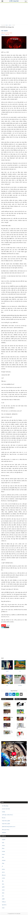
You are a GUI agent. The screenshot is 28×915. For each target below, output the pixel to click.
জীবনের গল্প (3, 875)
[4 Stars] (3, 26)
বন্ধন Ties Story (5, 805)
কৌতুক (3, 863)
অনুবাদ (3, 842)
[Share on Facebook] (7, 694)
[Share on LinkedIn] (14, 694)
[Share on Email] (21, 694)
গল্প (2, 866)
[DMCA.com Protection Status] (5, 628)
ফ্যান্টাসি (3, 887)
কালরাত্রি (3, 811)
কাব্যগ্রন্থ (3, 860)
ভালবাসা (3, 890)
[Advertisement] (14, 13)
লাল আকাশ (4, 30)
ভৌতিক (3, 893)
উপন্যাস (3, 854)
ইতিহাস (3, 848)
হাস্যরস (3, 907)
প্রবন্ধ (3, 884)
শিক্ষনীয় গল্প (4, 901)
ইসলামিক (3, 851)
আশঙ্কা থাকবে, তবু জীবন (6, 820)
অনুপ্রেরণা (3, 839)
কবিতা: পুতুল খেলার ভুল (5, 829)
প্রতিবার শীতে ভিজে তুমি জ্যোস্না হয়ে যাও (8, 826)
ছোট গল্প (10, 25)
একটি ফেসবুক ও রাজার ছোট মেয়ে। (7, 814)
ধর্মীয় (3, 881)
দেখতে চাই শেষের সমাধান (6, 808)
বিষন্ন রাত (3, 817)
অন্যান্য (3, 845)
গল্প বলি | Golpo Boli (17, 913)
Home (7, 25)
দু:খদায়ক (3, 878)
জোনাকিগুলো (4, 832)
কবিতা (3, 857)
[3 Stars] (2, 26)
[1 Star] (0, 26)
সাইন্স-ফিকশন (4, 904)
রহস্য (3, 895)
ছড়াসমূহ (3, 869)
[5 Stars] (4, 26)
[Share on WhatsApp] (17, 694)
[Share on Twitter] (10, 694)
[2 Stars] (1, 26)
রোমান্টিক (3, 898)
